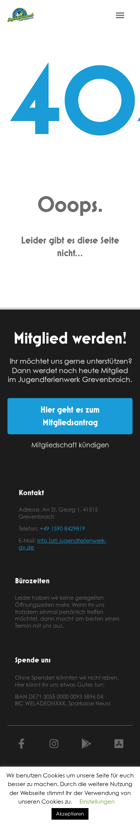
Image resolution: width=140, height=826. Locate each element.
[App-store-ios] (119, 744)
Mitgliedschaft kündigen (70, 445)
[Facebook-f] (21, 744)
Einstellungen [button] (97, 801)
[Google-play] (86, 744)
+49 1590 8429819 (62, 528)
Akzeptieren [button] (70, 814)
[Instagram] (54, 744)
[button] (120, 15)
